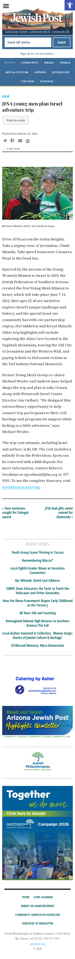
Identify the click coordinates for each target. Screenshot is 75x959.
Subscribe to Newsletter (37, 923)
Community (29, 62)
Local (5, 96)
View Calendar (43, 897)
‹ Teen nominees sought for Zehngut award (15, 512)
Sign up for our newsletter (37, 53)
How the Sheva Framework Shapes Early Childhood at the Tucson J (38, 603)
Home (25, 897)
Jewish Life (61, 72)
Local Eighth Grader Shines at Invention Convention (37, 570)
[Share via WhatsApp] (27, 141)
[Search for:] (28, 42)
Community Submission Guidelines (37, 915)
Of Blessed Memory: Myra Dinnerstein (37, 645)
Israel (49, 62)
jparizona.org (37, 944)
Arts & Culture (17, 72)
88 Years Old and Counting (38, 613)
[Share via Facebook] (13, 141)
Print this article (16, 120)
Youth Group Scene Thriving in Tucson (38, 552)
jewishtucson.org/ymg (21, 487)
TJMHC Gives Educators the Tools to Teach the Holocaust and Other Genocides (37, 590)
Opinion (40, 72)
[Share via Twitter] (5, 141)
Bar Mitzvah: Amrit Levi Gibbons (37, 580)
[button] (70, 5)
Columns (27, 81)
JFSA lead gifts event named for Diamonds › (59, 512)
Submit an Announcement (37, 906)
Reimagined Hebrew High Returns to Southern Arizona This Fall (37, 623)
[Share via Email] (20, 141)
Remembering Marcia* (37, 560)
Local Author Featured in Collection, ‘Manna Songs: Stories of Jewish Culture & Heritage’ (37, 635)
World (65, 62)
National (47, 81)
